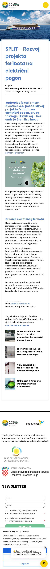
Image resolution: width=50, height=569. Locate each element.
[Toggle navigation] (46, 5)
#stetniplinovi (12, 322)
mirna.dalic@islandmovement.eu (23, 88)
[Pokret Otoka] (10, 5)
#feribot (27, 319)
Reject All (25, 564)
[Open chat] (44, 563)
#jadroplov (37, 319)
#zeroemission (26, 322)
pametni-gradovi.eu (14, 152)
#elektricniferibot (13, 319)
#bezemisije (18, 316)
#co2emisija (31, 316)
